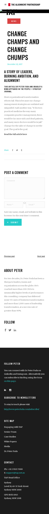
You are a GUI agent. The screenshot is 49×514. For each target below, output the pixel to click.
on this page (10, 381)
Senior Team (10, 432)
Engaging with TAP (13, 427)
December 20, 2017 (14, 64)
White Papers (10, 441)
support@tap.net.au (15, 473)
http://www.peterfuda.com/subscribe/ (21, 409)
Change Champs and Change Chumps (23, 45)
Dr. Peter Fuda (11, 451)
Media (7, 446)
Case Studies (10, 436)
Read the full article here (15, 134)
